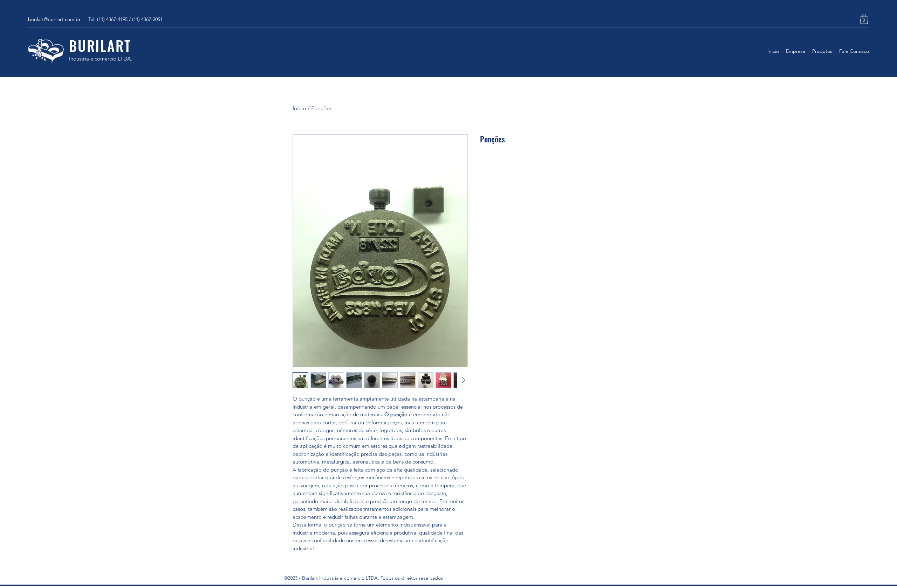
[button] (864, 19)
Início (299, 108)
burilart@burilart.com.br (54, 19)
